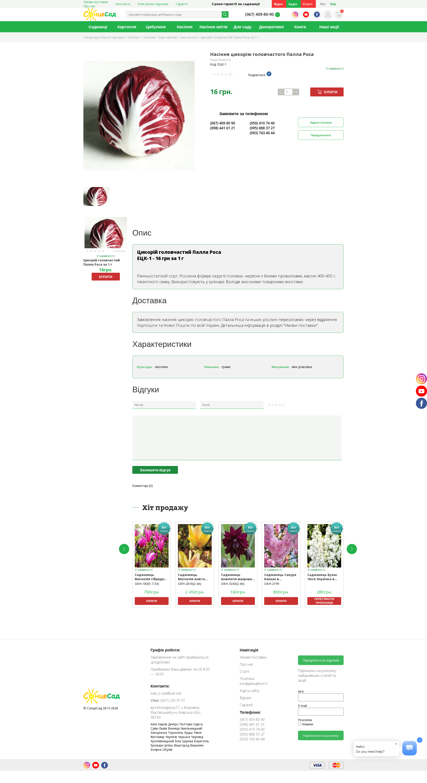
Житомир (158, 737)
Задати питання (321, 122)
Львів (163, 728)
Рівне (198, 732)
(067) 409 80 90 (222, 123)
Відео (278, 4)
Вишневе (197, 745)
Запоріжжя (159, 732)
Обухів (167, 749)
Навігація (249, 650)
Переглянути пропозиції (324, 601)
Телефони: (250, 712)
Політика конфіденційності (253, 681)
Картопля (126, 26)
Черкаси (184, 737)
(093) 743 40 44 (262, 132)
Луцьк (189, 732)
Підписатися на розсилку (320, 736)
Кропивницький (163, 741)
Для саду (243, 26)
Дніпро (173, 724)
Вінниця (174, 728)
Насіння (185, 26)
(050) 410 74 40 (262, 123)
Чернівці (197, 737)
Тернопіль (176, 732)
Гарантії (182, 4)
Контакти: (160, 686)
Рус (323, 4)
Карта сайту (249, 690)
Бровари (157, 745)
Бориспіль (201, 741)
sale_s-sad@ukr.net (166, 693)
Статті (307, 4)
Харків (163, 724)
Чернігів (171, 737)
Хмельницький (191, 728)
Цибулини (156, 26)
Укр (333, 4)
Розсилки (305, 720)
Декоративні (271, 26)
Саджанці (98, 26)
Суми (155, 728)
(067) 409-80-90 (259, 14)
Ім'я (301, 691)
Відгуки (245, 697)
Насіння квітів (213, 26)
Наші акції (329, 26)
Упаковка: (211, 367)
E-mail (302, 706)
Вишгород (182, 745)
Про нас (89, 6)
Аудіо (292, 4)
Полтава (186, 724)
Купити (330, 92)
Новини (307, 724)
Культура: (145, 367)
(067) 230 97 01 (168, 700)
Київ (154, 724)
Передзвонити (321, 135)
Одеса (198, 724)
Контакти (123, 4)
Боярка (156, 749)
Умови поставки (253, 657)
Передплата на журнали (321, 660)
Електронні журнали (153, 4)
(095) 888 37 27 (262, 128)
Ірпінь (169, 745)
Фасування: (281, 367)
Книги (300, 26)
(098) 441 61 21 (222, 128)
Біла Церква (184, 741)
